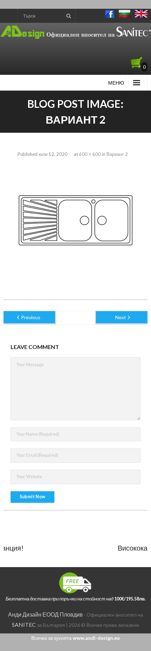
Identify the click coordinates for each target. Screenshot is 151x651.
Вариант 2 (117, 154)
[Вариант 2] (75, 222)
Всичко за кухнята (75, 638)
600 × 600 (90, 154)
